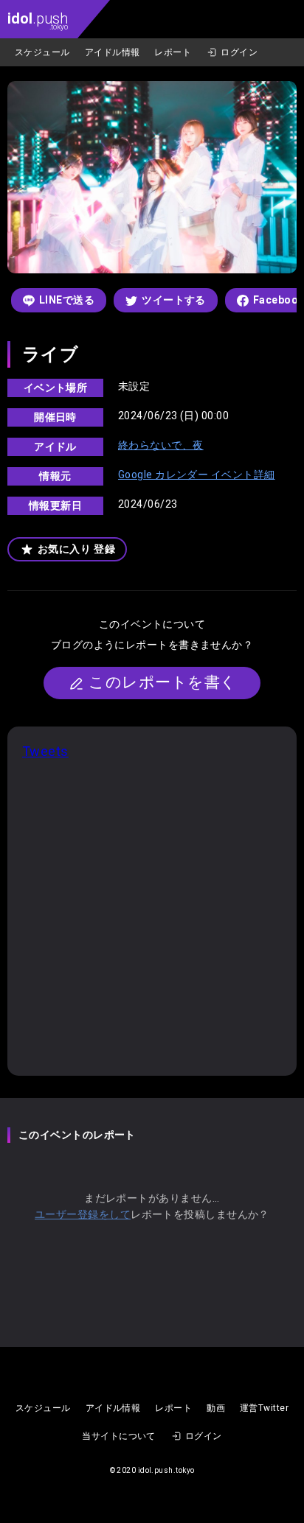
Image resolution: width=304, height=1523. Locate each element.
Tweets (45, 751)
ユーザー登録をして (83, 1214)
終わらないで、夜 (161, 445)
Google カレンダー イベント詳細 (196, 474)
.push (37, 20)
